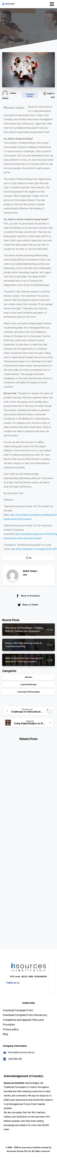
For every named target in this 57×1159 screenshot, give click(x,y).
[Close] (51, 1154)
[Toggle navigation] (52, 4)
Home (3, 29)
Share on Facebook (30, 596)
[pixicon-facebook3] (6, 988)
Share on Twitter (30, 604)
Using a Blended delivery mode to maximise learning (27, 790)
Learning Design (19, 29)
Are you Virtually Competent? (24, 924)
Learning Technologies (28, 692)
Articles (28, 677)
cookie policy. (21, 1156)
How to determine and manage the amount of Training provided (27, 858)
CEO (25, 575)
